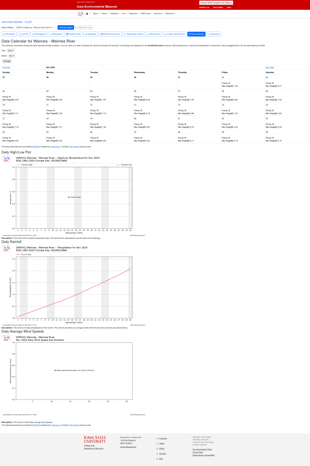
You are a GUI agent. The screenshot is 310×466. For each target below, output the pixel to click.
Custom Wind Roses (176, 33)
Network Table (74, 33)
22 (223, 118)
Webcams (169, 13)
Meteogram (57, 33)
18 (47, 118)
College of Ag (89, 445)
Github (161, 448)
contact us (204, 7)
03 (4, 91)
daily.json (56, 146)
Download (214, 33)
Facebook (163, 438)
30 (267, 132)
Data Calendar (197, 33)
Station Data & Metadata (11, 21)
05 (91, 91)
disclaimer (218, 7)
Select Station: (7, 27)
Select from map (85, 27)
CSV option (74, 146)
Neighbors (91, 33)
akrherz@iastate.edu (128, 447)
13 (135, 104)
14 (179, 104)
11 (47, 104)
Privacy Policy (198, 452)
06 (135, 91)
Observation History (134, 33)
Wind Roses (155, 33)
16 (267, 104)
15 (223, 104)
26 (91, 132)
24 (4, 132)
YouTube (162, 453)
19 (91, 118)
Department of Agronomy (94, 448)
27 (135, 132)
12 (91, 104)
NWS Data (145, 13)
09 (267, 91)
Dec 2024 (270, 67)
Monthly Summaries (111, 33)
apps (229, 7)
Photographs (40, 33)
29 (223, 132)
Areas (104, 13)
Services (158, 13)
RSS (161, 458)
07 (179, 91)
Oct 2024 (6, 67)
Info (123, 13)
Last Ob (24, 33)
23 (267, 118)
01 (223, 77)
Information (10, 33)
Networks (133, 13)
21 (179, 118)
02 (267, 77)
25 (47, 132)
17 (4, 118)
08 (223, 91)
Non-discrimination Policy (202, 449)
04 (47, 91)
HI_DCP (28, 21)
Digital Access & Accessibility (204, 455)
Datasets (114, 13)
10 (4, 104)
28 (179, 132)
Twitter (161, 443)
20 (135, 118)
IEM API (37, 146)
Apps (95, 13)
